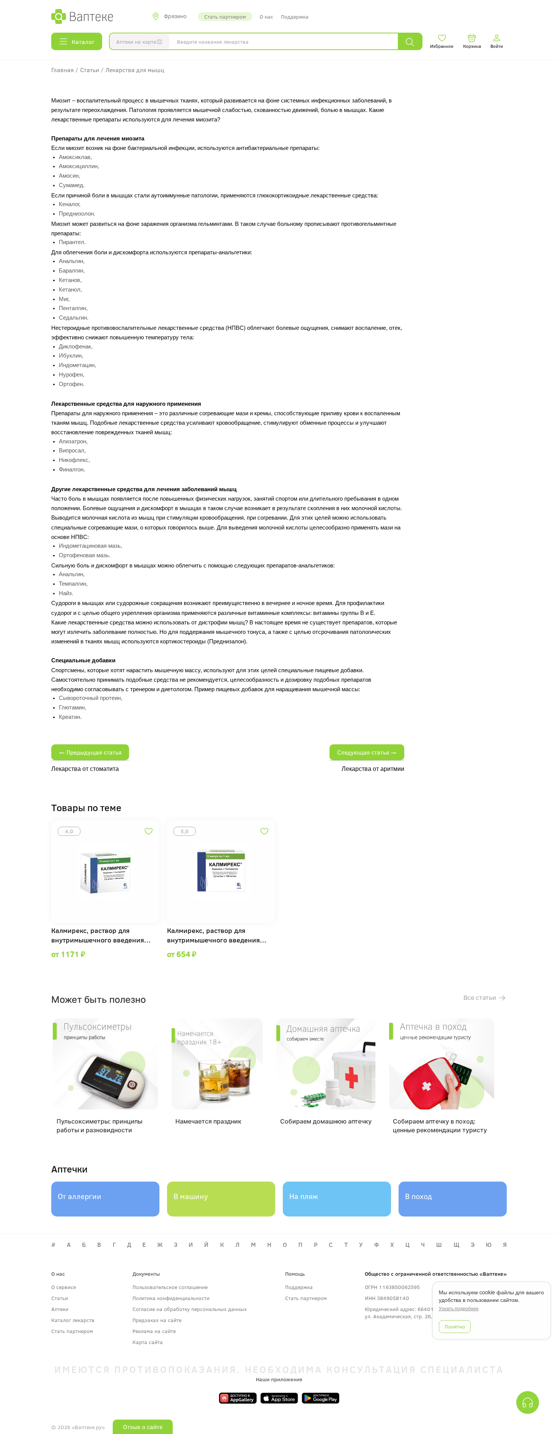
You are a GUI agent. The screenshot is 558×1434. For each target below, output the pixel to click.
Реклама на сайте (154, 1331)
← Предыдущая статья (90, 752)
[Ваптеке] (82, 16)
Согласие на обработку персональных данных (189, 1309)
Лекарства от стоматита (85, 768)
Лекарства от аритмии (373, 768)
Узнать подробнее (459, 1308)
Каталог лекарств (73, 1320)
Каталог (83, 42)
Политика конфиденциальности (171, 1298)
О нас (266, 16)
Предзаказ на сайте (156, 1320)
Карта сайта (147, 1342)
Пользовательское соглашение (170, 1287)
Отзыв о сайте (142, 1427)
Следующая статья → (367, 752)
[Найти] (410, 41)
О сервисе (63, 1287)
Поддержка (295, 16)
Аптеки (59, 1309)
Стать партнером (225, 16)
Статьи (59, 1298)
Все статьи (480, 997)
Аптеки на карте (136, 41)
